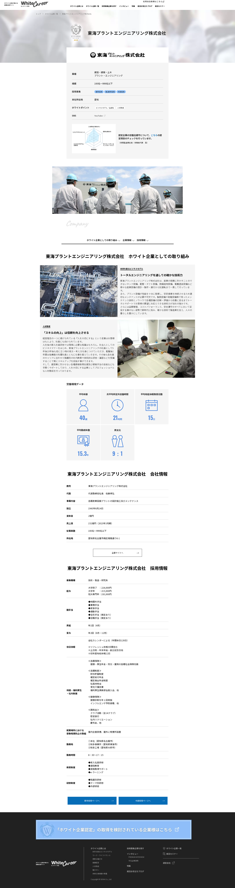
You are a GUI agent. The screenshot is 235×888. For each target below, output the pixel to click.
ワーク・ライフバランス (101, 855)
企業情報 (127, 240)
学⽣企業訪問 (133, 860)
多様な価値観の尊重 (99, 873)
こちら (154, 135)
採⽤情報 (141, 240)
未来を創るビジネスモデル (102, 851)
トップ (38, 14)
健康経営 (95, 862)
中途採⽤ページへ (143, 800)
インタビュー (124, 6)
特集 (133, 6)
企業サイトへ (117, 552)
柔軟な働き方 (97, 859)
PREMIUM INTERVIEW (136, 857)
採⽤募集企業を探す (109, 6)
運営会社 (167, 863)
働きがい (95, 870)
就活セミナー (160, 6)
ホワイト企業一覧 (92, 6)
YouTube (98, 115)
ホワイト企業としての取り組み (102, 240)
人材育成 (95, 866)
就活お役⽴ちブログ (145, 6)
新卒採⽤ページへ (92, 800)
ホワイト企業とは (76, 6)
